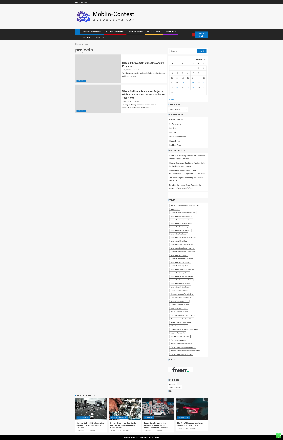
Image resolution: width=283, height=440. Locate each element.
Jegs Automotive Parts (178, 308)
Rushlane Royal (154, 32)
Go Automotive (136, 32)
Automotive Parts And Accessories (183, 251)
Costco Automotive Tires (179, 301)
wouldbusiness (175, 387)
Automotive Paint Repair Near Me (182, 248)
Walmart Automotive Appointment (183, 347)
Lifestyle (172, 132)
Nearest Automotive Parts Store (182, 319)
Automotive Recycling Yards (180, 262)
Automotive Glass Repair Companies (183, 237)
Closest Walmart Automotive (181, 297)
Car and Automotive (115, 32)
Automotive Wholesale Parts (181, 283)
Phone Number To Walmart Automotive (184, 329)
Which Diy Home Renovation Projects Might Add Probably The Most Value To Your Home (143, 94)
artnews (172, 384)
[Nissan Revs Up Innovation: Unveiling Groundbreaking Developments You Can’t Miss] (158, 409)
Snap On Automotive (178, 333)
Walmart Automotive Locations (181, 354)
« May (171, 99)
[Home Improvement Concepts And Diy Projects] (98, 68)
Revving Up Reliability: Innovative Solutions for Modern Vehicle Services (90, 425)
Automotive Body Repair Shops (181, 223)
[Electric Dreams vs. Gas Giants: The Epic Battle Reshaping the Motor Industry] (125, 409)
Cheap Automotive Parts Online (182, 294)
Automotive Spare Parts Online (181, 280)
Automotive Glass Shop (179, 241)
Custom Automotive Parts (180, 305)
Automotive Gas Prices (179, 234)
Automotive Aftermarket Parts (181, 216)
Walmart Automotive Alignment (181, 343)
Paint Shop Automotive (179, 326)
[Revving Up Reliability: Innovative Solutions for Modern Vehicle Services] (91, 409)
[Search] (190, 34)
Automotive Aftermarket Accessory (183, 213)
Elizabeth (136, 70)
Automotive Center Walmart (180, 230)
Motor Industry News (92, 32)
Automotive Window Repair (180, 287)
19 (183, 83)
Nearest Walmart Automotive (181, 322)
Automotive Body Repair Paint (181, 220)
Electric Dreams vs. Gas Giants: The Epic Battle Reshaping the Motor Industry (123, 425)
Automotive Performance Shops (182, 259)
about (173, 206)
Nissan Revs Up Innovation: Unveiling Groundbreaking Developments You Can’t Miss (155, 425)
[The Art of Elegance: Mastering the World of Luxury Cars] (192, 409)
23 (204, 83)
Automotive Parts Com (178, 255)
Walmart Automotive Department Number (185, 350)
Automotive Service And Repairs (182, 276)
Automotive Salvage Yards (180, 273)
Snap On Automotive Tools (180, 336)
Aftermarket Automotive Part (188, 206)
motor (193, 315)
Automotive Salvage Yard (179, 266)
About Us (100, 37)
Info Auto (87, 37)
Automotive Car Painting (179, 227)
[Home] (77, 31)
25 (177, 88)
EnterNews (144, 437)
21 (193, 83)
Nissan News (170, 32)
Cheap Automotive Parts (179, 290)
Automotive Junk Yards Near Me (182, 244)
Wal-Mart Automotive (178, 340)
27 (188, 88)
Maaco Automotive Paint (179, 312)
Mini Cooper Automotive (179, 315)
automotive (175, 209)
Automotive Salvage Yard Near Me (182, 269)
